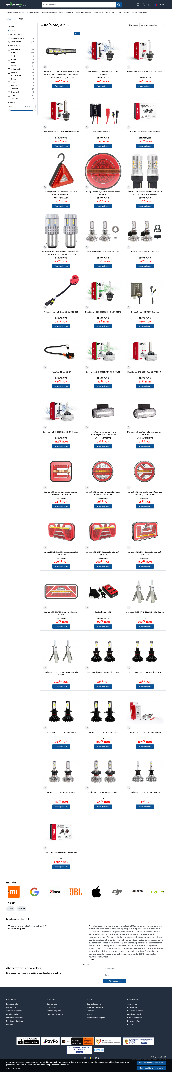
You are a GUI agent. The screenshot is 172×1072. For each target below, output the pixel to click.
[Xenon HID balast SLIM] (103, 111)
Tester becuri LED (103, 612)
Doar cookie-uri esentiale (151, 1068)
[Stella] (13, 896)
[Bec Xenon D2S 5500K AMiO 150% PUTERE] (103, 51)
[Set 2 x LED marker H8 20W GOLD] (61, 832)
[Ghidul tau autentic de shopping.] (99, 1050)
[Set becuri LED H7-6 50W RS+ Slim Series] (145, 591)
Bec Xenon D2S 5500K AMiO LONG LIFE (103, 312)
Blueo (13, 79)
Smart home (33, 12)
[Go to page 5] (88, 964)
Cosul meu (51, 1007)
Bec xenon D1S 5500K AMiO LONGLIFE (103, 372)
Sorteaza (133, 25)
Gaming (69, 12)
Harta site (91, 1011)
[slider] (9, 110)
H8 (61, 858)
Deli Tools (15, 99)
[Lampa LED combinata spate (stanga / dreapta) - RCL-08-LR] (61, 471)
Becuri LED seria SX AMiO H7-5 (145, 252)
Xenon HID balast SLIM (103, 132)
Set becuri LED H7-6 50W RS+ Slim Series (145, 612)
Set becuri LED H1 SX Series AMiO (145, 792)
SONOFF (21, 909)
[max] (29, 106)
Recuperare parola (135, 1011)
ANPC (89, 1014)
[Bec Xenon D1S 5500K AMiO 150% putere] (61, 411)
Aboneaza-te (115, 981)
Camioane (61, 498)
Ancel (13, 59)
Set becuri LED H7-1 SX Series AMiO (145, 732)
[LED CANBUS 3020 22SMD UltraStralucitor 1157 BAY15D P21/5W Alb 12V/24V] (61, 231)
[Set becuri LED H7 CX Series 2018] (61, 711)
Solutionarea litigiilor (96, 1018)
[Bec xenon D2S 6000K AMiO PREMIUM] (145, 51)
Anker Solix (16, 69)
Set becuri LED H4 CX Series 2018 (103, 732)
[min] (14, 106)
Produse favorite (134, 1018)
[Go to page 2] (84, 964)
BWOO (13, 85)
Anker (13, 66)
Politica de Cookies (14, 1021)
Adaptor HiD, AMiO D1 (61, 372)
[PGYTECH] (117, 896)
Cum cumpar (52, 1004)
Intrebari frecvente (95, 1007)
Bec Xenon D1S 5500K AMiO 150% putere (61, 432)
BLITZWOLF (16, 76)
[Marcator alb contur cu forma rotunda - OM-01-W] (145, 411)
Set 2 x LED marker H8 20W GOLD (61, 852)
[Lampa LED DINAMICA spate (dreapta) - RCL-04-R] (61, 531)
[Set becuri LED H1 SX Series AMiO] (145, 772)
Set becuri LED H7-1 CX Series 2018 (103, 672)
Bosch (13, 82)
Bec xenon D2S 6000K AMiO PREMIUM (145, 72)
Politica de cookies (115, 1062)
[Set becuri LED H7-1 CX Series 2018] (103, 651)
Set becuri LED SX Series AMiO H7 (61, 792)
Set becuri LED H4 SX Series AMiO (103, 792)
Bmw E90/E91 (145, 138)
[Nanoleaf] (158, 896)
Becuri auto (16, 42)
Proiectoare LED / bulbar (61, 78)
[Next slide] (163, 892)
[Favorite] (138, 4)
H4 (103, 738)
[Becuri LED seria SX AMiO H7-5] (145, 231)
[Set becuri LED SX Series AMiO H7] (61, 772)
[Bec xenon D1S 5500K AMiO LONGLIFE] (103, 351)
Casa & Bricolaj (83, 12)
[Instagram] (85, 1058)
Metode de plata (54, 1011)
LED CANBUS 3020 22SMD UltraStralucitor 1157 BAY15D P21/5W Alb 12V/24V (61, 253)
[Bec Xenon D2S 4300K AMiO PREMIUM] (61, 111)
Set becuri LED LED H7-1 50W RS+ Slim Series (61, 673)
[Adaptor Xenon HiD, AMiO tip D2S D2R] (61, 291)
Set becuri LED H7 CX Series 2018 (61, 732)
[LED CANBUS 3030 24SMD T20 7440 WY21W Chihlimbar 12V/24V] (145, 171)
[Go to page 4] (87, 964)
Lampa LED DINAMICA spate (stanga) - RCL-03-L (145, 553)
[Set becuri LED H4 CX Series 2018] (103, 711)
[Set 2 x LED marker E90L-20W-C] (145, 111)
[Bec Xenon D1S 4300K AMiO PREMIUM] (145, 351)
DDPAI (13, 95)
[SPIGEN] (34, 896)
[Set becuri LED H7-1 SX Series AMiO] (145, 711)
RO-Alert (10, 1024)
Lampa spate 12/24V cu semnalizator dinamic (103, 193)
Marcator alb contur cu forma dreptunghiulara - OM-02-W (103, 433)
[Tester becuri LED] (103, 591)
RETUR (130, 1024)
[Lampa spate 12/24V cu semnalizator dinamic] (103, 171)
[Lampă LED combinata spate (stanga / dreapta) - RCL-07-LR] (103, 471)
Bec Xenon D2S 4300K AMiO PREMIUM (61, 132)
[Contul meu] (143, 4)
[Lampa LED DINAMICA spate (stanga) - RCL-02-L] (61, 591)
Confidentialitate (13, 1014)
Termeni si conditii (14, 1011)
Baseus (14, 72)
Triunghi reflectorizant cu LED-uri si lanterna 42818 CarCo (61, 193)
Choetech (15, 92)
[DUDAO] (96, 896)
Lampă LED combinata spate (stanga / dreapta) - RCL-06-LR (145, 493)
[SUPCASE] (55, 896)
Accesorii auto (17, 38)
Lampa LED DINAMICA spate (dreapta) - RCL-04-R (61, 553)
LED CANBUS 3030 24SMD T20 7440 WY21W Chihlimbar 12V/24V (145, 193)
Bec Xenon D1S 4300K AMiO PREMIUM (144, 372)
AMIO (10, 30)
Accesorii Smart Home (52, 12)
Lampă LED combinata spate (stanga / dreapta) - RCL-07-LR (103, 493)
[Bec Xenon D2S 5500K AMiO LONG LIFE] (103, 291)
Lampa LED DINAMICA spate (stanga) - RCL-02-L (61, 613)
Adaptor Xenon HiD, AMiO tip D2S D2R (61, 312)
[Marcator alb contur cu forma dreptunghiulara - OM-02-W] (103, 411)
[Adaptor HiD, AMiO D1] (61, 351)
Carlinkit (14, 89)
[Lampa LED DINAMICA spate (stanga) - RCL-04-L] (103, 531)
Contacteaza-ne (94, 1004)
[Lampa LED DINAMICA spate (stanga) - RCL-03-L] (145, 531)
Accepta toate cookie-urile (151, 1063)
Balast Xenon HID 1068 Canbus (145, 312)
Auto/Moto (10, 19)
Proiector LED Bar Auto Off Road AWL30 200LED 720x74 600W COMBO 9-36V (61, 73)
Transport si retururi (55, 1014)
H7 (145, 618)
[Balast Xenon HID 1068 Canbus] (145, 291)
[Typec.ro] (16, 4)
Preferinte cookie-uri (15, 1068)
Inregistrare (132, 1007)
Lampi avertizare (103, 438)
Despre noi (11, 1007)
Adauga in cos (61, 86)
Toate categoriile (15, 12)
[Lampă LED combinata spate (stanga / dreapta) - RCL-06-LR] (145, 471)
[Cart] (149, 4)
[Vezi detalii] (45, 67)
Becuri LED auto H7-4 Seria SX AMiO (103, 252)
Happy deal (123, 12)
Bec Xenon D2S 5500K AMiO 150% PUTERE (103, 73)
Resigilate (98, 12)
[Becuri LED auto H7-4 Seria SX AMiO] (103, 231)
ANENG (14, 63)
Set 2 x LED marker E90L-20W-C (145, 132)
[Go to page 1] (83, 964)
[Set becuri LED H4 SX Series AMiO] (103, 772)
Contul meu (132, 1004)
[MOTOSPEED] (137, 896)
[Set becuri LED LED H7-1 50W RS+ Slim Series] (61, 651)
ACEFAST (15, 53)
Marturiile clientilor (14, 1018)
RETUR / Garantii (139, 12)
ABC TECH (15, 49)
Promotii (110, 12)
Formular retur (12, 1004)
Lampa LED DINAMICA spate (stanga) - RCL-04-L (103, 553)
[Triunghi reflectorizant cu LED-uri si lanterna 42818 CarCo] (61, 171)
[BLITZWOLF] (75, 896)
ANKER (10, 909)
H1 (145, 798)
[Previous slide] (8, 892)
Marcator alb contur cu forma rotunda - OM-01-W (145, 433)
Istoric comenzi (134, 1014)
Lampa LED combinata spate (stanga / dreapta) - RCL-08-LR (61, 493)
